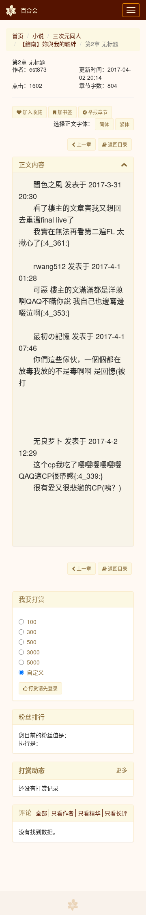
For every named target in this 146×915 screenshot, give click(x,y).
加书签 (64, 111)
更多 (121, 770)
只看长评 (116, 813)
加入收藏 (31, 111)
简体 (104, 124)
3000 (33, 652)
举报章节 (97, 111)
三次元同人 (67, 36)
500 (31, 642)
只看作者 (62, 813)
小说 (38, 36)
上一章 (83, 144)
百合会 (29, 10)
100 (31, 622)
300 (31, 632)
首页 (18, 36)
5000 (33, 662)
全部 (41, 813)
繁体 (124, 124)
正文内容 (32, 164)
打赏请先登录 (42, 688)
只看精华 (89, 813)
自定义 (35, 672)
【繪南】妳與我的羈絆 (47, 44)
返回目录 (117, 144)
